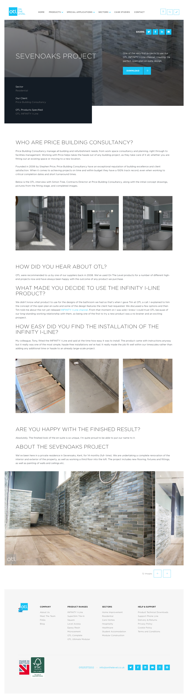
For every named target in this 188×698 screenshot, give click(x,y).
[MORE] (161, 12)
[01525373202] (176, 12)
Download (132, 71)
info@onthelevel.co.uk (112, 667)
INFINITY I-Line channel (74, 310)
